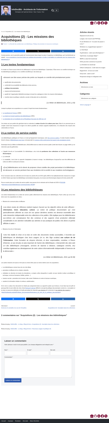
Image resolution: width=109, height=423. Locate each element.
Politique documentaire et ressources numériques (45, 44)
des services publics (53, 138)
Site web (52, 350)
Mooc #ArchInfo (34, 421)
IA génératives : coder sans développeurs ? (92, 53)
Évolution (18, 421)
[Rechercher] (52, 10)
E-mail (29, 350)
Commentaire (8, 357)
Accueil (3, 31)
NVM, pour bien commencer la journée (91, 61)
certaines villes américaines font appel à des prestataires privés (52, 140)
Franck (5, 44)
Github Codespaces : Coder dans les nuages (92, 67)
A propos (10, 421)
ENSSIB (62, 182)
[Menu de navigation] (56, 10)
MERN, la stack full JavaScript (88, 58)
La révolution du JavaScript (87, 64)
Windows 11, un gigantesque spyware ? (91, 47)
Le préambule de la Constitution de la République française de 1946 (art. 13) (24, 119)
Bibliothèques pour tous (17, 140)
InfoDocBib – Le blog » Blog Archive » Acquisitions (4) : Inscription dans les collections (35, 324)
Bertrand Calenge (30, 288)
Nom (6, 350)
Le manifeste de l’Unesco (10, 113)
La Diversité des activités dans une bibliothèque (20, 44)
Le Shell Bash (84, 49)
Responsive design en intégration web (91, 76)
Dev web (25, 421)
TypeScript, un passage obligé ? (89, 55)
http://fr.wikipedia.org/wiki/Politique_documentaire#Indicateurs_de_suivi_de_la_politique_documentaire (31, 292)
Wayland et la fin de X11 (87, 35)
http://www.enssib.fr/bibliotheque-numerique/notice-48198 (18, 184)
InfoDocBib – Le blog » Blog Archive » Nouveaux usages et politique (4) (31, 328)
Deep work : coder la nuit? (87, 73)
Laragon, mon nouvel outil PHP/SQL (90, 38)
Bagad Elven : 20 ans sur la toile (89, 70)
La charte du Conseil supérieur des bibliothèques (17, 116)
